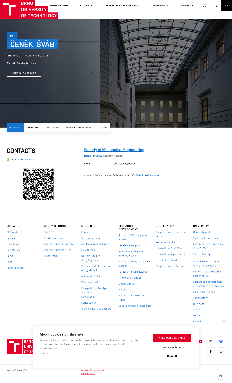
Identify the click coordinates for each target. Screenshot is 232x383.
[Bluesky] (221, 341)
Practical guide (15, 267)
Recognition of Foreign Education (94, 290)
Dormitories (13, 244)
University (186, 5)
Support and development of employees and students (208, 284)
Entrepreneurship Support (96, 308)
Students (86, 5)
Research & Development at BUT (133, 237)
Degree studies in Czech (57, 250)
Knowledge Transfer (130, 277)
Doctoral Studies (90, 255)
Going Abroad (89, 270)
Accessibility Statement (92, 369)
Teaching (34, 127)
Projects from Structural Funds (132, 297)
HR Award (198, 303)
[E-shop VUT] (221, 351)
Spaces (11, 238)
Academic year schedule (95, 244)
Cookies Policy (88, 373)
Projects (53, 127)
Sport (10, 255)
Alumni (197, 321)
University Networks (167, 260)
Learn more (45, 353)
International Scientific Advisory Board (131, 253)
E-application (51, 255)
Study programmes (92, 238)
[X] (211, 341)
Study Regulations (91, 260)
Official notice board (204, 265)
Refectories (13, 250)
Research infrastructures (133, 271)
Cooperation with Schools (170, 266)
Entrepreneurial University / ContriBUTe (209, 246)
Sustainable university (205, 238)
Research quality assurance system (134, 263)
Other (103, 127)
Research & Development (122, 5)
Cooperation (160, 5)
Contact (15, 127)
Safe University (201, 254)
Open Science (126, 283)
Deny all (172, 356)
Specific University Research (135, 305)
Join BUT (48, 232)
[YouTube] (200, 341)
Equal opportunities (204, 292)
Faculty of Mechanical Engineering (114, 149)
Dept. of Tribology (93, 155)
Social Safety (88, 302)
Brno (9, 261)
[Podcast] (211, 351)
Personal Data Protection (95, 266)
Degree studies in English (58, 244)
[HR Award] (221, 375)
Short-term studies (54, 238)
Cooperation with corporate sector (171, 234)
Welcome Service (165, 242)
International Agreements (170, 254)
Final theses (88, 250)
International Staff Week (170, 248)
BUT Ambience (15, 232)
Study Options (58, 5)
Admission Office (91, 276)
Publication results (79, 127)
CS (226, 5)
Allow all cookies (172, 338)
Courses (86, 232)
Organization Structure (206, 261)
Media (196, 315)
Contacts (198, 309)
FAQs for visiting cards (147, 175)
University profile (202, 232)
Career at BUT (201, 275)
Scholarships (88, 296)
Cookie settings (172, 347)
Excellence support (129, 245)
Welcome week (90, 282)
